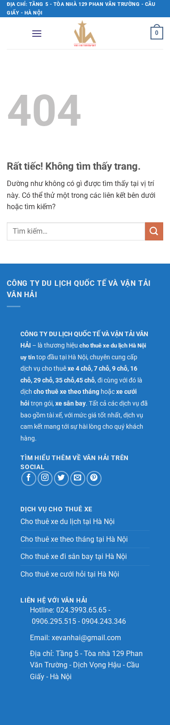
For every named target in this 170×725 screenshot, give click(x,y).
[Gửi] (154, 231)
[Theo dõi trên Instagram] (45, 478)
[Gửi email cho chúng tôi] (77, 478)
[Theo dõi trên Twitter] (61, 478)
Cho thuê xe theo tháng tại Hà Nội (74, 539)
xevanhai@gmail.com (86, 637)
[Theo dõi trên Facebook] (28, 478)
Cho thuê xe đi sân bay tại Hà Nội (73, 556)
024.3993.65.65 (81, 610)
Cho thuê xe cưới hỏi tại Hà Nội (69, 574)
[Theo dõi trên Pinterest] (94, 478)
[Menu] (36, 33)
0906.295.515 (54, 621)
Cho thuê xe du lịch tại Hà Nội (67, 521)
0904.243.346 (104, 621)
